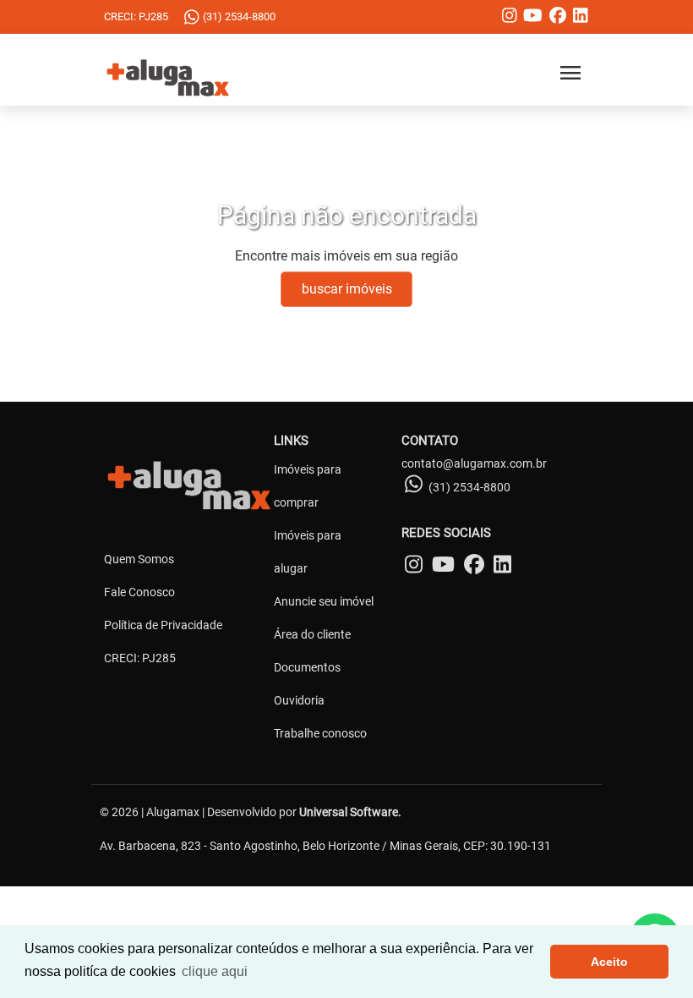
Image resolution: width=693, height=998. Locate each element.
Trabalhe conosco (320, 733)
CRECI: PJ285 (140, 658)
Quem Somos (139, 559)
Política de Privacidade (163, 625)
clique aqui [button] (215, 971)
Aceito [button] (609, 961)
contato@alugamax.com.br (474, 463)
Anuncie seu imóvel (324, 601)
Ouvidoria (299, 700)
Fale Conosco (139, 592)
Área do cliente (312, 634)
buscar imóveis (347, 289)
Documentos (307, 667)
